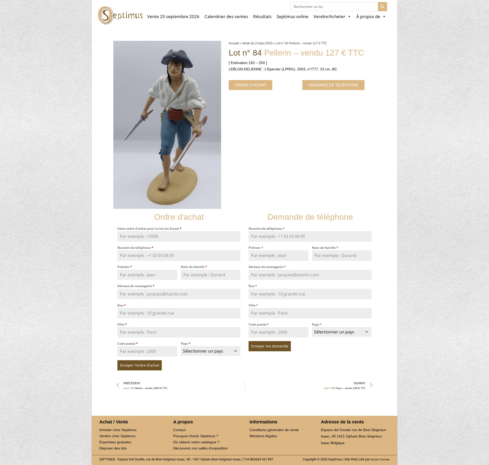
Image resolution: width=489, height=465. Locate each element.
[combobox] (211, 351)
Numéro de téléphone (135, 248)
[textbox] (206, 351)
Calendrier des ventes (226, 16)
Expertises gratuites (115, 442)
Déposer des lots (113, 448)
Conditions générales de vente (274, 430)
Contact (179, 430)
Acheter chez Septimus (118, 430)
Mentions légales (263, 436)
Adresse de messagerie (136, 286)
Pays (186, 343)
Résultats (262, 16)
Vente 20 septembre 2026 (173, 16)
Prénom (124, 267)
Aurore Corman (380, 459)
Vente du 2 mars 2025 (257, 43)
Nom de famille (194, 267)
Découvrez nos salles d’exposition (200, 448)
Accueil (234, 43)
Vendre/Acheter (329, 16)
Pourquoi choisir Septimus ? (195, 436)
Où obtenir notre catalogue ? (196, 442)
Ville (122, 324)
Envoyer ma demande (269, 346)
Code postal (127, 343)
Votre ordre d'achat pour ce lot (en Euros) (149, 228)
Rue (121, 305)
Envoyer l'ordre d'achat (139, 365)
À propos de (368, 16)
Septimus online (292, 16)
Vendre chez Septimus (117, 436)
